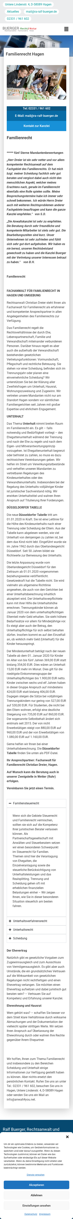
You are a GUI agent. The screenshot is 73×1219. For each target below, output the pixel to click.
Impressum (45, 1214)
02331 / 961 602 (18, 18)
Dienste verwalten (36, 1174)
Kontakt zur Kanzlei (37, 126)
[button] (67, 1137)
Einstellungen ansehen (36, 1205)
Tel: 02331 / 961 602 (36, 108)
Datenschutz (31, 1214)
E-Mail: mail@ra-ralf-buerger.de (36, 116)
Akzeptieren (36, 1185)
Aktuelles (13, 11)
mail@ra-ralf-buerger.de (41, 11)
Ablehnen (36, 1195)
